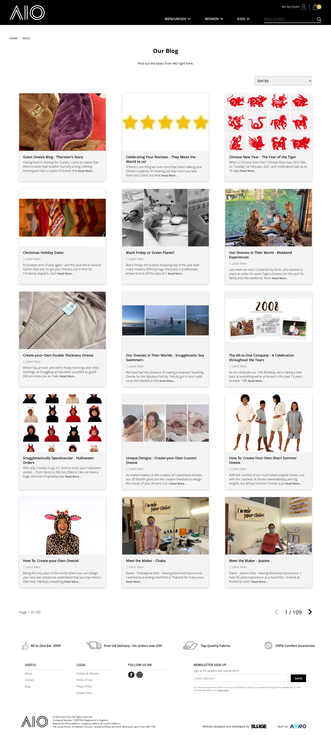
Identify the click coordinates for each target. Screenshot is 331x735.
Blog (27, 686)
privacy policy (223, 690)
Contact (29, 680)
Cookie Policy (84, 693)
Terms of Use (84, 680)
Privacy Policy (84, 686)
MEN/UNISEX (175, 18)
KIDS (241, 18)
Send (298, 678)
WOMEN (212, 18)
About (28, 673)
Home (14, 38)
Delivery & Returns (87, 673)
